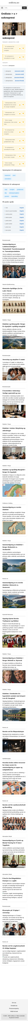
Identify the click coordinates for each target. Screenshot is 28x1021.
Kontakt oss (14, 1005)
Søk (24, 7)
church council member (11, 211)
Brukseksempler (6, 240)
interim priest (8, 217)
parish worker (8, 223)
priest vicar (8, 227)
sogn (6, 189)
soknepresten (8, 74)
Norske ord (5, 578)
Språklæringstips (6, 758)
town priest (8, 230)
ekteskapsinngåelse (14, 193)
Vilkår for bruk (14, 1011)
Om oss (14, 1002)
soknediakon (8, 178)
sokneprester (8, 77)
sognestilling (14, 196)
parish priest (8, 220)
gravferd (7, 196)
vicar (6, 207)
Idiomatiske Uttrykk (7, 836)
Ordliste (6, 13)
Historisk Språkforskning (8, 284)
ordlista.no (14, 2)
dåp (6, 193)
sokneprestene (9, 80)
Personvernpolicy (14, 1008)
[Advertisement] (14, 983)
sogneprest (7, 175)
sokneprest (8, 17)
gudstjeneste (20, 189)
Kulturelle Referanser (7, 614)
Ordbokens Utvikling (7, 503)
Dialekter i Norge (6, 320)
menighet (12, 189)
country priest (8, 214)
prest (14, 175)
